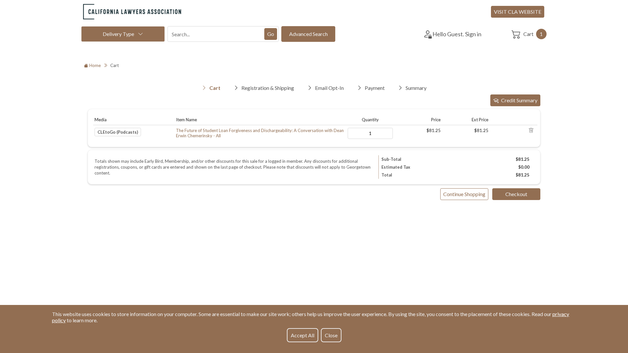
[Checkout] (516, 194)
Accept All (302, 335)
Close (331, 335)
